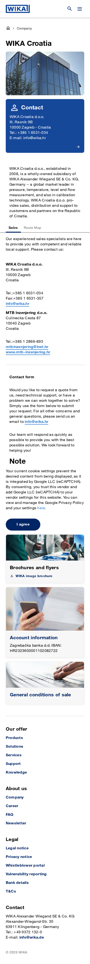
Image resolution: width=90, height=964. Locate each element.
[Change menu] (79, 8)
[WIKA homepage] (18, 9)
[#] (45, 675)
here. (41, 508)
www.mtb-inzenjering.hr (28, 352)
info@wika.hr (17, 304)
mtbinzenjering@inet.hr (27, 347)
